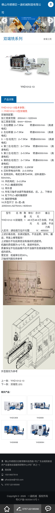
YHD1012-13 (17, 380)
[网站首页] (7, 508)
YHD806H (40, 442)
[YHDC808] (13, 405)
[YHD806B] (13, 430)
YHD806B (14, 442)
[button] (51, 4)
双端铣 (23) (16, 384)
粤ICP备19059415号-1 (27, 499)
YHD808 (40, 417)
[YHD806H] (40, 430)
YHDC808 (14, 417)
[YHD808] (40, 405)
